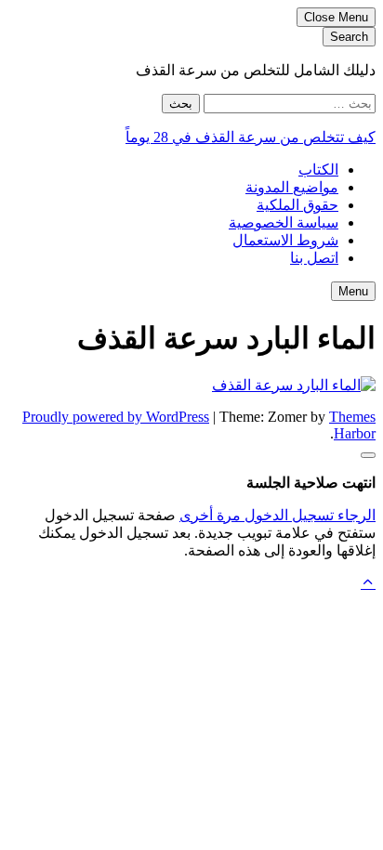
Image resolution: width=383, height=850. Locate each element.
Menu (353, 291)
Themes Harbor (352, 425)
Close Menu (336, 17)
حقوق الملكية (297, 205)
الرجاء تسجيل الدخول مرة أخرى (277, 515)
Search (349, 37)
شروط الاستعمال (285, 240)
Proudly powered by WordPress (115, 417)
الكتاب (318, 169)
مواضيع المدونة (291, 187)
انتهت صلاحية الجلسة (311, 482)
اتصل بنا (314, 258)
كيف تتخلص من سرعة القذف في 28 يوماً (250, 137)
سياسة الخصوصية (283, 222)
